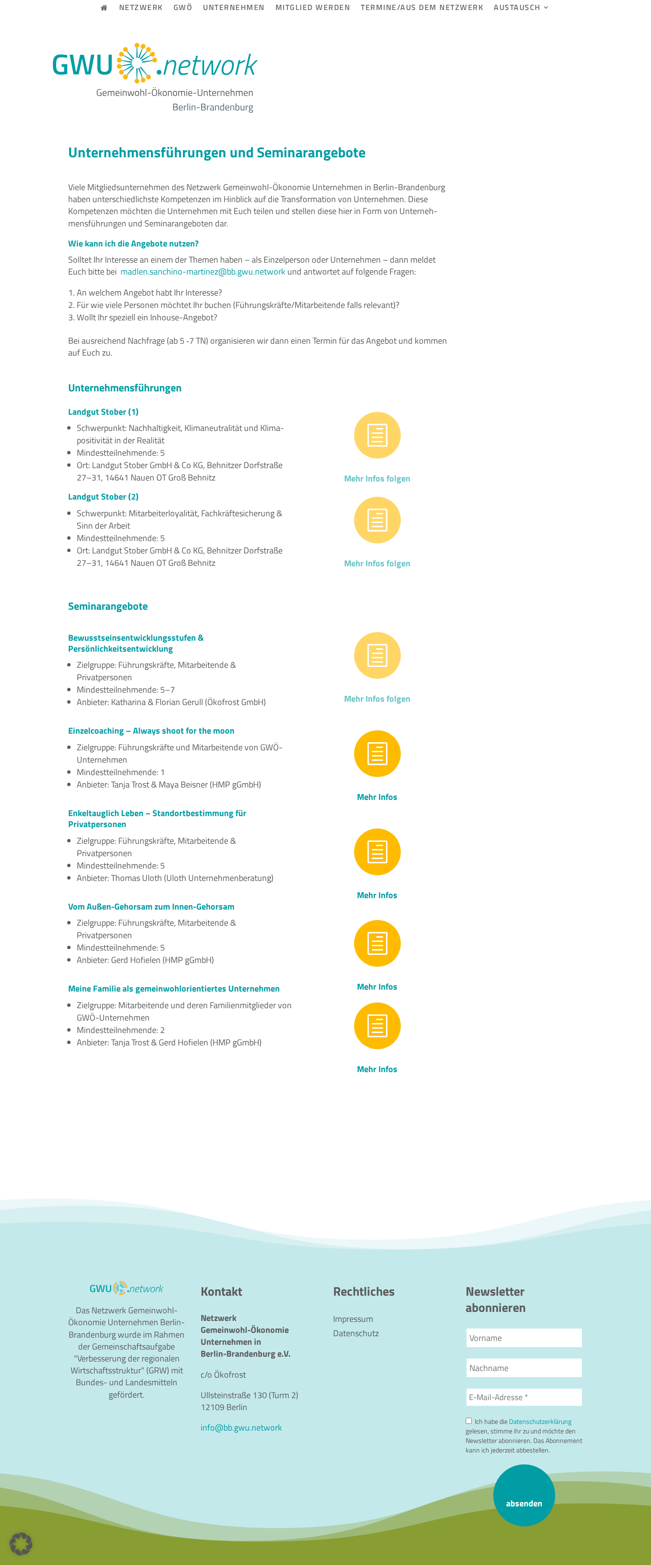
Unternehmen (234, 8)
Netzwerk (141, 8)
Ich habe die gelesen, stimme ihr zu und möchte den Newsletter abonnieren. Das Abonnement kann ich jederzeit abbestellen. (524, 1435)
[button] (21, 1544)
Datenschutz (356, 1335)
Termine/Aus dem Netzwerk (422, 8)
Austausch (517, 8)
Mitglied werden (313, 8)
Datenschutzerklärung (540, 1421)
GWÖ (183, 8)
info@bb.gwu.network (241, 1427)
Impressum (353, 1320)
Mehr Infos (377, 796)
